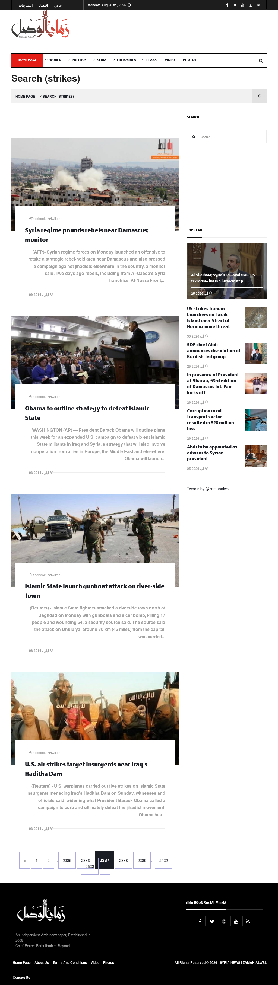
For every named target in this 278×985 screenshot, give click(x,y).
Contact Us (21, 977)
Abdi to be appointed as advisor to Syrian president (212, 453)
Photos (189, 60)
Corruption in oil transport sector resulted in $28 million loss (210, 420)
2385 (67, 860)
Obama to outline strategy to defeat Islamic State (87, 414)
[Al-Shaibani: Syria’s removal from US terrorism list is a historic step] (227, 297)
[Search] (194, 136)
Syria (101, 60)
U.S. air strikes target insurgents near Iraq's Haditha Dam (86, 770)
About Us (41, 962)
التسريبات (26, 5)
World (55, 60)
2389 (142, 860)
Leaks (151, 60)
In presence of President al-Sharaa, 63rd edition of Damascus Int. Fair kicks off (213, 384)
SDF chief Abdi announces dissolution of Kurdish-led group (214, 351)
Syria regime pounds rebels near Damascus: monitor (87, 236)
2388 (123, 860)
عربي (58, 5)
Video (170, 60)
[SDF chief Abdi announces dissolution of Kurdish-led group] (256, 362)
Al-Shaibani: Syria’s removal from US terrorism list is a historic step (223, 279)
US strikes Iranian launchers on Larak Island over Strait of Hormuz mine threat (208, 318)
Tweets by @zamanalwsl (208, 488)
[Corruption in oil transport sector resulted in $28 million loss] (256, 429)
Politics (79, 60)
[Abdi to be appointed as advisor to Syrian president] (256, 465)
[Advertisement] (183, 31)
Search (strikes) (58, 96)
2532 (163, 860)
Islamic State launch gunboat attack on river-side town (95, 592)
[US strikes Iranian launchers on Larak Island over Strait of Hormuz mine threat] (256, 326)
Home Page (27, 60)
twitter (55, 218)
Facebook (38, 218)
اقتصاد (43, 5)
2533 (90, 866)
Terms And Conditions (70, 962)
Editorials (126, 60)
